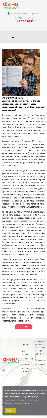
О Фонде (25, 344)
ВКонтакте (40, 364)
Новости (25, 364)
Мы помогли (27, 359)
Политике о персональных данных (17, 403)
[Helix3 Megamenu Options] (13, 36)
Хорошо (10, 411)
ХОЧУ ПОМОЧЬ (23, 327)
